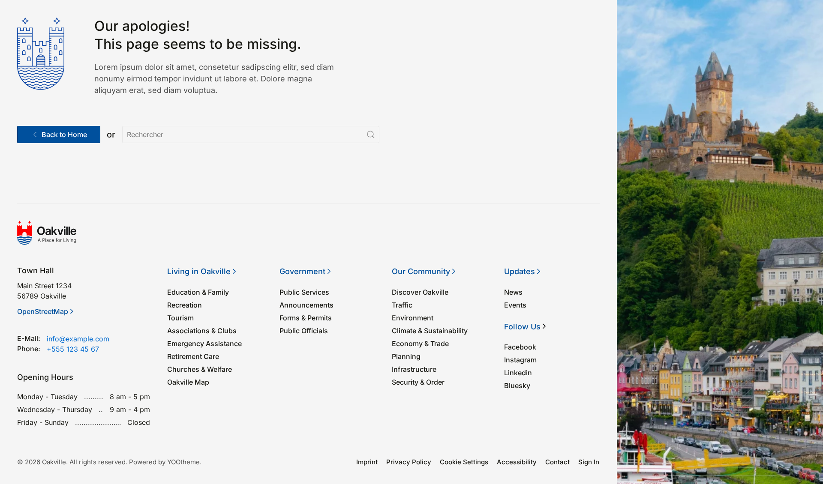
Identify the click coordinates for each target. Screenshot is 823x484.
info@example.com (78, 339)
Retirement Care (193, 356)
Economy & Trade (420, 343)
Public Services (304, 292)
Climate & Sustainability (430, 330)
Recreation (184, 305)
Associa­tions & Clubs (202, 330)
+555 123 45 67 (73, 349)
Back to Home (64, 134)
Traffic (402, 305)
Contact (557, 462)
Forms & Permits (305, 318)
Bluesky (517, 385)
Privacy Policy (408, 462)
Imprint (367, 462)
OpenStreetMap (42, 311)
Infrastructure (414, 369)
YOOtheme (183, 462)
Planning (406, 356)
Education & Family (198, 292)
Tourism (180, 318)
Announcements (306, 305)
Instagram (520, 360)
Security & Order (418, 382)
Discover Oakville (420, 292)
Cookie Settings (464, 462)
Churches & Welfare (199, 369)
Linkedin (518, 372)
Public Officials (303, 330)
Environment (412, 318)
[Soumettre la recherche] (370, 134)
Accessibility (517, 462)
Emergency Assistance (204, 343)
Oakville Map (188, 382)
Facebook (520, 347)
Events (515, 305)
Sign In (588, 462)
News (513, 292)
